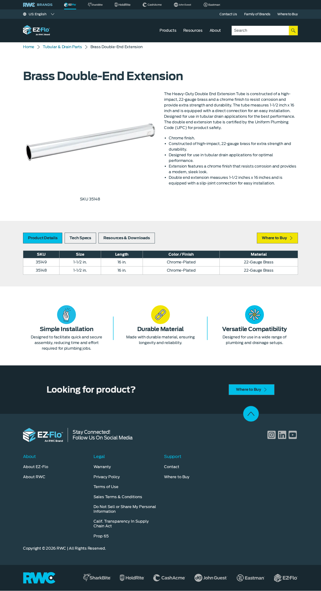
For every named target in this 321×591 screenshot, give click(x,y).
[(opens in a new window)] (95, 4)
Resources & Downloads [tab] (126, 238)
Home (28, 47)
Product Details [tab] (42, 238)
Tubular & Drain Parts (62, 47)
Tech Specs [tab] (80, 238)
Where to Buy (274, 238)
